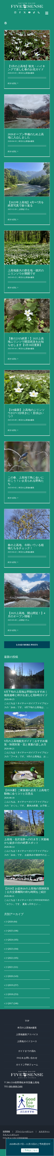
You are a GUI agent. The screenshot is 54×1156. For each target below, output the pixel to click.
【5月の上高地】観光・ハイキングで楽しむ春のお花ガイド (26, 68)
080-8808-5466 (15, 1086)
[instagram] (15, 12)
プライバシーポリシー (24, 1131)
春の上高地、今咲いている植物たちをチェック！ (26, 546)
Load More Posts (27, 645)
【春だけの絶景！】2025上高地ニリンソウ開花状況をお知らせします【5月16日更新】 (26, 341)
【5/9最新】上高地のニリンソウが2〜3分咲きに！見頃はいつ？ (26, 413)
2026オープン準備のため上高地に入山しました (26, 136)
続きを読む (12, 83)
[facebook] (20, 12)
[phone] (39, 12)
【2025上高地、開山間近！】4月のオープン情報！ (26, 615)
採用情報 (6, 1131)
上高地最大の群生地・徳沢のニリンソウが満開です (26, 272)
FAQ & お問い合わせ (27, 1058)
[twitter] (25, 12)
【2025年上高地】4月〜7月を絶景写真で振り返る (26, 204)
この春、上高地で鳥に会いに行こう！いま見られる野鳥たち (26, 480)
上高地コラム (23, 209)
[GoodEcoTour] (27, 1094)
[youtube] (29, 12)
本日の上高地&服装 (26, 73)
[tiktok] (34, 12)
